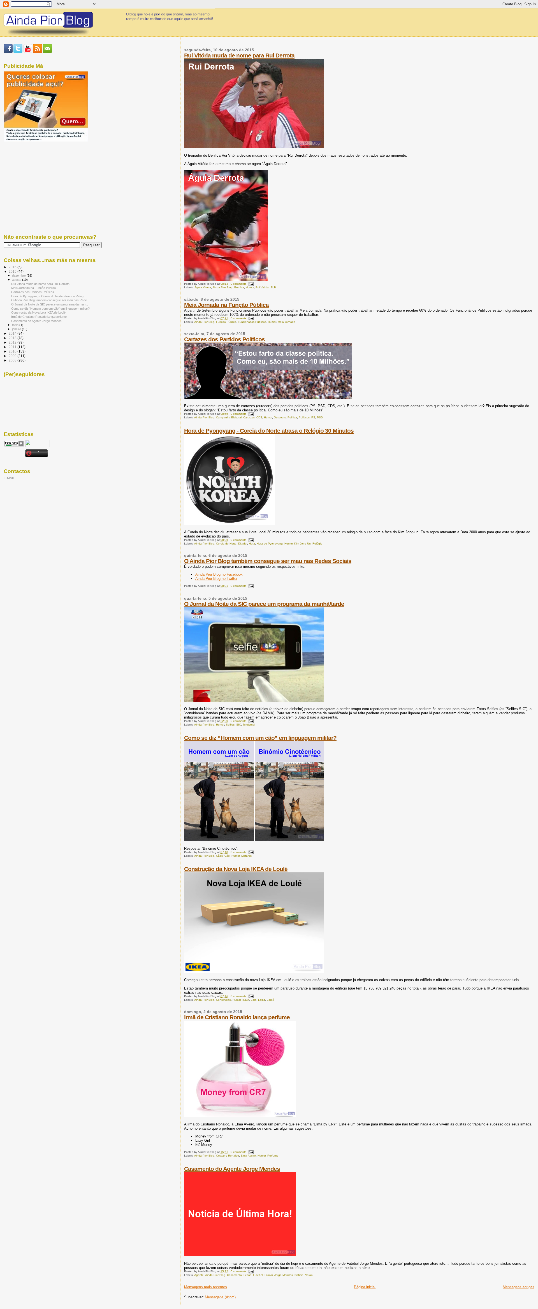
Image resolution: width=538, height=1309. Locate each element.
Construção (223, 999)
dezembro (19, 275)
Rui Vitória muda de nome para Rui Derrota (239, 55)
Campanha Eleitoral (229, 417)
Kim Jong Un (302, 543)
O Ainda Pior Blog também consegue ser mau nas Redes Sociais (267, 561)
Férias (247, 1274)
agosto (17, 279)
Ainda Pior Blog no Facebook (219, 574)
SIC (238, 724)
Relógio (317, 543)
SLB (273, 287)
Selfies (230, 724)
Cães (219, 855)
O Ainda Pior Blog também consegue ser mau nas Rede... (50, 300)
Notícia (298, 1274)
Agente (199, 1274)
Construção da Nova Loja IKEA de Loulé (235, 869)
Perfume (272, 1155)
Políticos (304, 417)
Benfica (239, 287)
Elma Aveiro (248, 1155)
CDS (259, 417)
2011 (13, 347)
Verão (309, 1274)
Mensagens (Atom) (220, 1297)
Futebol (258, 1274)
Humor (250, 287)
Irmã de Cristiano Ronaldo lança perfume (237, 1017)
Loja (253, 999)
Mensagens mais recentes (205, 1287)
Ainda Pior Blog (222, 287)
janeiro (17, 329)
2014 (13, 333)
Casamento (234, 1274)
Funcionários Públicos (252, 321)
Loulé (270, 999)
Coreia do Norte (226, 543)
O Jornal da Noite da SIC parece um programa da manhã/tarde (264, 604)
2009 (13, 356)
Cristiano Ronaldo (227, 1155)
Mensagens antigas (518, 1287)
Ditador (242, 543)
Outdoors (280, 417)
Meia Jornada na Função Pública (226, 305)
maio (15, 324)
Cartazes (249, 417)
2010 (13, 351)
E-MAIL (9, 478)
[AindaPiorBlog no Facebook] (8, 52)
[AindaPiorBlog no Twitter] (17, 52)
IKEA (245, 999)
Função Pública (226, 321)
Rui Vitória (262, 287)
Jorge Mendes (283, 1274)
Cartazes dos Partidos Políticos (224, 339)
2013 (13, 338)
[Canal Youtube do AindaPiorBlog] (27, 52)
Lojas (261, 999)
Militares (246, 855)
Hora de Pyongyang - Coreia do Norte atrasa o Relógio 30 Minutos (269, 430)
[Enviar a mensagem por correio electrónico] (250, 283)
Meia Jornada (286, 321)
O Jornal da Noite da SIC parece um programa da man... (49, 304)
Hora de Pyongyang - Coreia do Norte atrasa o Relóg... (48, 296)
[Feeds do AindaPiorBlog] (37, 52)
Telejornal (249, 724)
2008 (13, 360)
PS (313, 417)
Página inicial (364, 1287)
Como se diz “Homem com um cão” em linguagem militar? (260, 738)
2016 (13, 267)
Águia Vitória (202, 287)
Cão (227, 855)
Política (292, 417)
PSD (320, 417)
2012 (13, 342)
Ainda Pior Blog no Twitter (216, 578)
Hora (252, 543)
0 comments (238, 283)
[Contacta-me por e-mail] (47, 52)
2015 (13, 271)
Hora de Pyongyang (270, 543)
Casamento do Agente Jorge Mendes (232, 1169)
